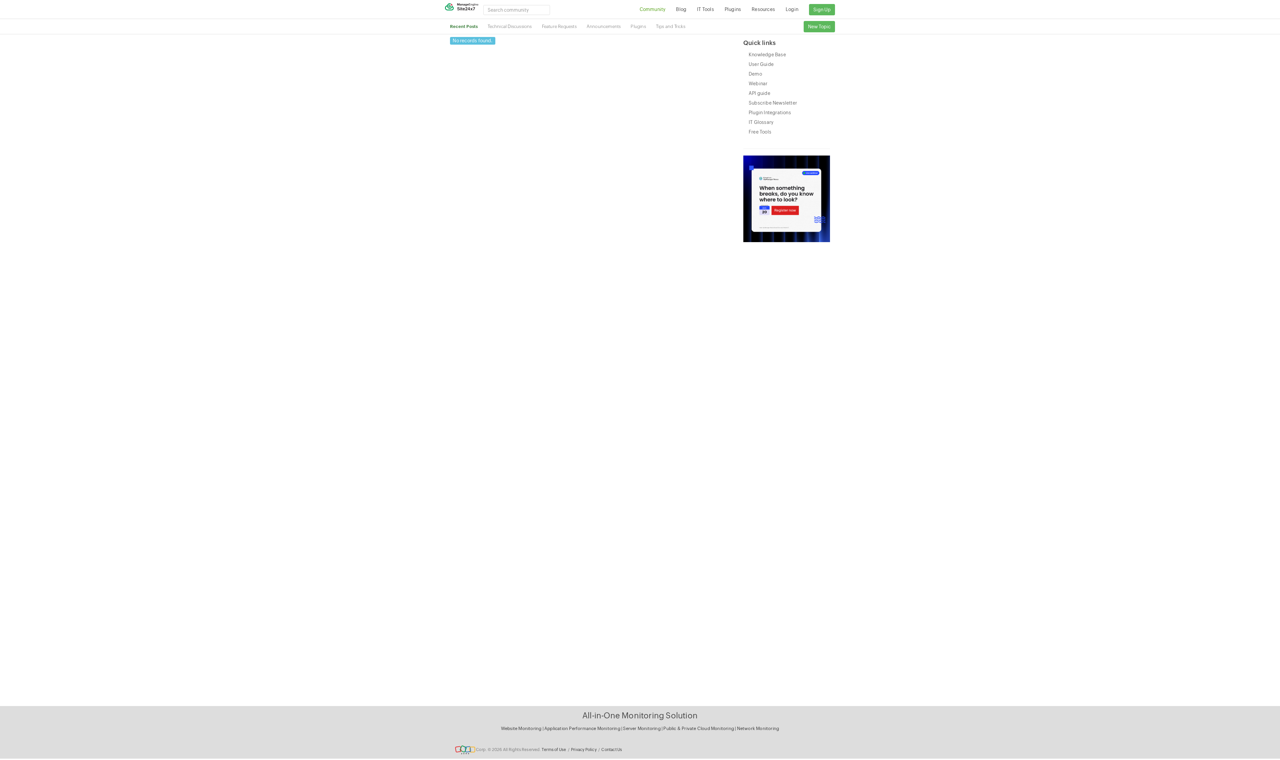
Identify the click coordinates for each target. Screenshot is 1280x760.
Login (792, 9)
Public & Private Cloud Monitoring (699, 728)
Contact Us (611, 749)
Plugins (638, 26)
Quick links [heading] (759, 42)
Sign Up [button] (822, 9)
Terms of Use (554, 749)
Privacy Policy (584, 749)
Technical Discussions (510, 26)
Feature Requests (559, 26)
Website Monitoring (521, 728)
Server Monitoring (642, 728)
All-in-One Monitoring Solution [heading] (640, 715)
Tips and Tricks (670, 26)
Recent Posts (464, 26)
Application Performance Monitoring (582, 728)
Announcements (604, 26)
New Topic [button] (819, 26)
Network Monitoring (758, 728)
